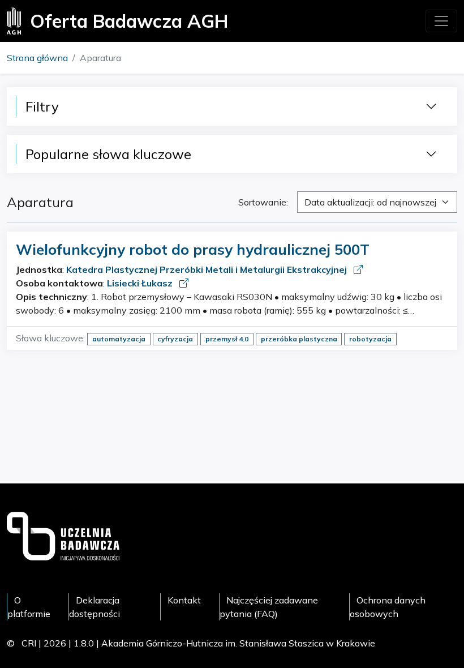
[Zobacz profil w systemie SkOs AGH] (358, 269)
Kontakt (184, 600)
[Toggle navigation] (441, 21)
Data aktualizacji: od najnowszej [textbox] (370, 202)
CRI (29, 643)
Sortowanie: (263, 202)
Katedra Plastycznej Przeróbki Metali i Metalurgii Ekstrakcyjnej (207, 269)
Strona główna (37, 57)
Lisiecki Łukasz (141, 283)
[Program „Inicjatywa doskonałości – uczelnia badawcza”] (63, 535)
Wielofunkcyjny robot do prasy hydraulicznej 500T (193, 249)
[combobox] (377, 202)
